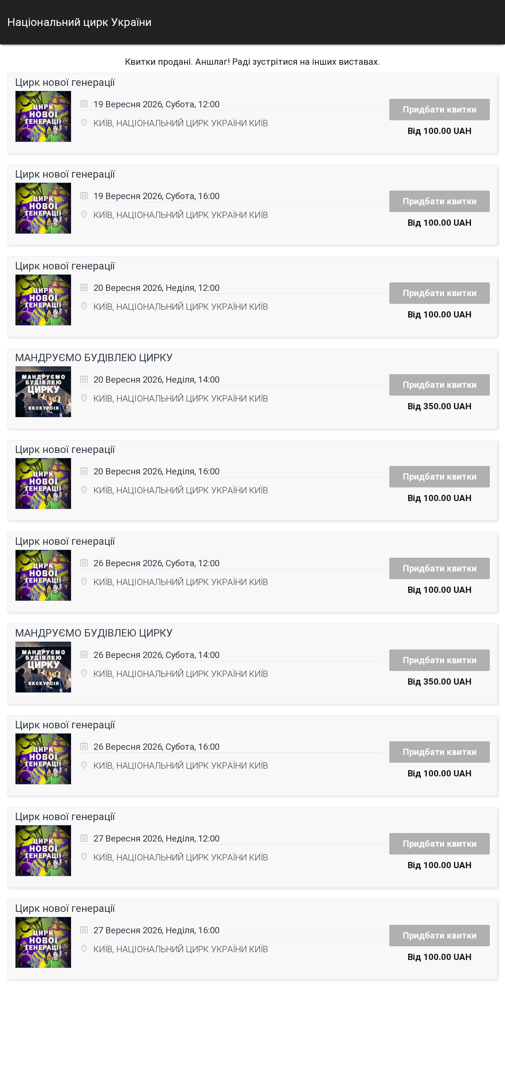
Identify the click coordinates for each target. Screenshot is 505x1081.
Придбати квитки (440, 109)
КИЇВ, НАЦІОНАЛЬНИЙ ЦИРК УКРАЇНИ (171, 123)
